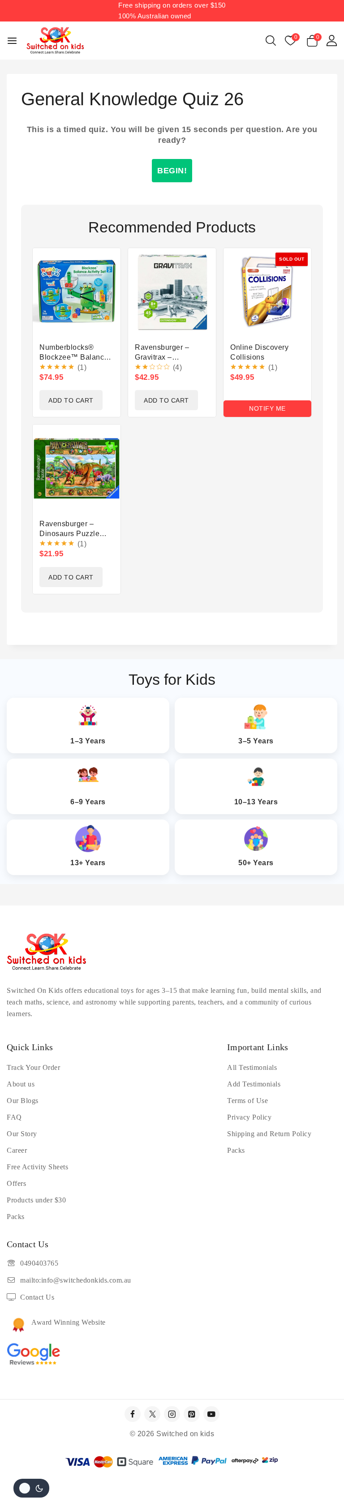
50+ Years (256, 863)
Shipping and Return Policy (269, 1134)
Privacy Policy (249, 1117)
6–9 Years (88, 802)
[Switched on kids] (55, 40)
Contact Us (37, 1297)
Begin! (172, 170)
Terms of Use (247, 1100)
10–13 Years (256, 802)
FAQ (14, 1117)
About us (20, 1084)
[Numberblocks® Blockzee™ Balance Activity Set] (76, 292)
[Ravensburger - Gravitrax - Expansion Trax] (172, 292)
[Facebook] (132, 1414)
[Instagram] (172, 1414)
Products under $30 (36, 1200)
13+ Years (88, 863)
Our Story (22, 1134)
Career (17, 1150)
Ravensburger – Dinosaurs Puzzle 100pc (69, 533)
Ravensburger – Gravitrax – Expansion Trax (162, 357)
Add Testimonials (253, 1084)
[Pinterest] (191, 1414)
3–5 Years (256, 741)
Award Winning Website (68, 1322)
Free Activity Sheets (37, 1167)
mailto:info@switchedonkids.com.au (75, 1280)
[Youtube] (211, 1414)
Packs (16, 1216)
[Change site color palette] (31, 1488)
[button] (71, 400)
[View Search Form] (271, 40)
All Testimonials (252, 1067)
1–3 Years (88, 741)
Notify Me (267, 408)
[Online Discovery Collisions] (267, 292)
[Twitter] (152, 1414)
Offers (16, 1183)
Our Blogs (23, 1100)
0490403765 (39, 1263)
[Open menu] (12, 40)
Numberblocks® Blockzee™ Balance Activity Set (73, 357)
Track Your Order (33, 1067)
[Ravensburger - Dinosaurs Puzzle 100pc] (76, 468)
